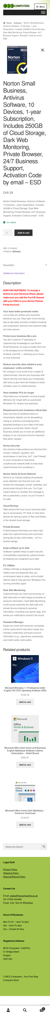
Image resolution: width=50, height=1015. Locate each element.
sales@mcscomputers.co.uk (24, 895)
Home (9, 22)
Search (25, 1010)
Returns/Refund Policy (14, 876)
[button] (42, 50)
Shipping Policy (11, 873)
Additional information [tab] (14, 273)
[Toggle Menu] (43, 12)
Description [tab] (8, 265)
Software (18, 22)
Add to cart (23, 232)
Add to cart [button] (25, 702)
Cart (38, 1008)
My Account (8, 1010)
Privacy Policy (10, 869)
